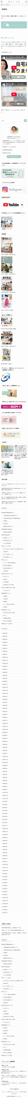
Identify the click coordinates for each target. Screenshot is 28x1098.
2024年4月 (5, 711)
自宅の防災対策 (6, 535)
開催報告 (5, 601)
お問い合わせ (14, 1093)
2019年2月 (5, 891)
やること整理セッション (8, 554)
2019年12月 (5, 864)
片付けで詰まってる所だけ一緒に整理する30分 (13, 549)
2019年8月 (5, 876)
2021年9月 (5, 801)
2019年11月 (5, 867)
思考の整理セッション (8, 557)
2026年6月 (5, 639)
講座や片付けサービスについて (14, 1091)
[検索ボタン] (1, 1)
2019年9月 (5, 873)
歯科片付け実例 (23, 1091)
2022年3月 (5, 783)
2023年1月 (5, 753)
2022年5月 (5, 777)
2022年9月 (5, 765)
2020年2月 (5, 858)
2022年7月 (5, 771)
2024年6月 (5, 705)
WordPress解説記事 (7, 565)
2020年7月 (5, 843)
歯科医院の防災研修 (7, 532)
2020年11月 (5, 831)
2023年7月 (5, 738)
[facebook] (10, 1089)
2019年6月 (5, 882)
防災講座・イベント (7, 537)
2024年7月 (5, 702)
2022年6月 (5, 774)
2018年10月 (5, 903)
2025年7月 (5, 669)
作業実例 (5, 521)
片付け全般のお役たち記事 (9, 587)
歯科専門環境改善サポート (9, 512)
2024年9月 (5, 696)
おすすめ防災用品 (7, 543)
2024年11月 (5, 690)
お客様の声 (5, 523)
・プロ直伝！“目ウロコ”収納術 (8, 1067)
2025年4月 (5, 675)
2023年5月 (5, 744)
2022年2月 (5, 786)
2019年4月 (5, 888)
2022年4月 (5, 780)
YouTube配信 (6, 582)
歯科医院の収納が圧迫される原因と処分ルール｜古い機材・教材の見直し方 (14, 489)
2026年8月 (5, 633)
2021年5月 (5, 813)
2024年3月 (5, 714)
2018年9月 (5, 906)
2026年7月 (5, 636)
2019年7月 (5, 879)
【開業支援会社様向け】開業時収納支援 (11, 518)
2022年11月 (5, 759)
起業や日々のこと (7, 610)
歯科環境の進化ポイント (8, 526)
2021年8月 (5, 804)
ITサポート (5, 560)
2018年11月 (5, 900)
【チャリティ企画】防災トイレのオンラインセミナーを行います (14, 484)
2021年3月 (5, 819)
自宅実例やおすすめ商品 (8, 584)
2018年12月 (5, 897)
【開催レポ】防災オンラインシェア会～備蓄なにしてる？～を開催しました (14, 493)
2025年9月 (5, 666)
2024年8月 (5, 699)
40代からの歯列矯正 (7, 620)
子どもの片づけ (6, 590)
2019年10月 (5, 870)
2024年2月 (5, 717)
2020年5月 (5, 849)
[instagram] (12, 1089)
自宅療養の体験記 (7, 618)
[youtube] (16, 1089)
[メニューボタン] (26, 1)
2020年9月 (5, 837)
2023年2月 (5, 750)
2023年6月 (5, 741)
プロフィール (14, 156)
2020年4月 (5, 852)
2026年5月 (5, 642)
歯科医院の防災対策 (7, 529)
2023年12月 (5, 723)
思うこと (5, 615)
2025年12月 (5, 657)
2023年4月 (5, 747)
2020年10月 (5, 834)
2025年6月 (5, 672)
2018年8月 (5, 909)
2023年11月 (5, 726)
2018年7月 (5, 912)
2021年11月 (5, 795)
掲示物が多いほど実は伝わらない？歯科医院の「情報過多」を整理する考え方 (14, 502)
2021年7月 (5, 807)
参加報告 (5, 607)
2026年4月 (5, 645)
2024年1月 (5, 720)
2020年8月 (5, 840)
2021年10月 (5, 798)
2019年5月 (5, 885)
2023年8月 (5, 735)
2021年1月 (5, 825)
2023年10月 (5, 729)
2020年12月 (5, 828)
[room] (14, 1089)
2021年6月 (5, 810)
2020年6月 (5, 846)
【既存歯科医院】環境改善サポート (10, 515)
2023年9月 (5, 732)
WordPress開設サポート (8, 568)
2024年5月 (5, 708)
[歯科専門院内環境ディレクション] (14, 1)
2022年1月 (5, 789)
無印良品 (5, 579)
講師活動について (7, 593)
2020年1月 (5, 861)
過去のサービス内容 (7, 623)
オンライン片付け (7, 546)
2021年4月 (5, 816)
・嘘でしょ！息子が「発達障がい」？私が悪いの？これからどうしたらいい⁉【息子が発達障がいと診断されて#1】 (13, 1077)
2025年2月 (5, 681)
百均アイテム (6, 576)
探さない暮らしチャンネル (7, 37)
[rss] (17, 1089)
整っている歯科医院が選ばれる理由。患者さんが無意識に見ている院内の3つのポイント (14, 497)
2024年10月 (5, 693)
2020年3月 (5, 855)
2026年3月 (5, 648)
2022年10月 (5, 762)
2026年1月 (5, 654)
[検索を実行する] (25, 120)
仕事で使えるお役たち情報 (9, 612)
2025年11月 (5, 660)
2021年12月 (5, 792)
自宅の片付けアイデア (8, 573)
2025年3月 (5, 678)
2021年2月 (5, 822)
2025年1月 (5, 684)
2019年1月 (5, 894)
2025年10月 (5, 663)
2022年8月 (5, 768)
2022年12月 (5, 756)
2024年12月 (5, 687)
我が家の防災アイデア (8, 540)
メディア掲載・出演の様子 (9, 604)
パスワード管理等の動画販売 (9, 562)
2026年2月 (5, 651)
